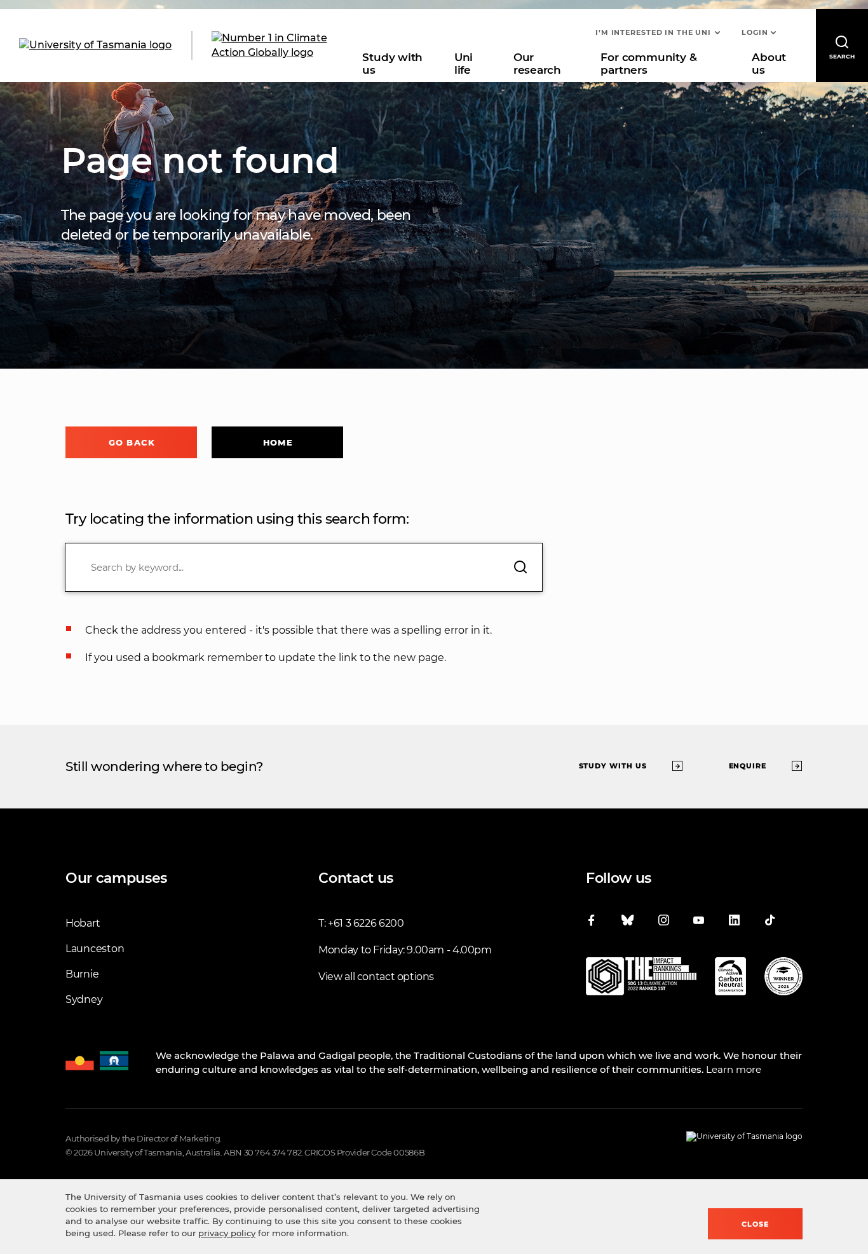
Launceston (94, 949)
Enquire (748, 765)
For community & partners (648, 63)
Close (755, 1224)
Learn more (733, 1069)
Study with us (392, 63)
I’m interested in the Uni (653, 32)
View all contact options (376, 977)
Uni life (463, 63)
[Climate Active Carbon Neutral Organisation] (730, 978)
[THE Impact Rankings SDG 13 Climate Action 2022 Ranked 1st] (641, 978)
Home (277, 442)
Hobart (82, 923)
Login (755, 32)
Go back (132, 442)
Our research (537, 63)
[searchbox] (303, 567)
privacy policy (226, 1233)
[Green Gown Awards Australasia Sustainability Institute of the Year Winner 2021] (783, 978)
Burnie (81, 974)
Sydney (83, 999)
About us (769, 63)
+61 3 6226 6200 (365, 923)
